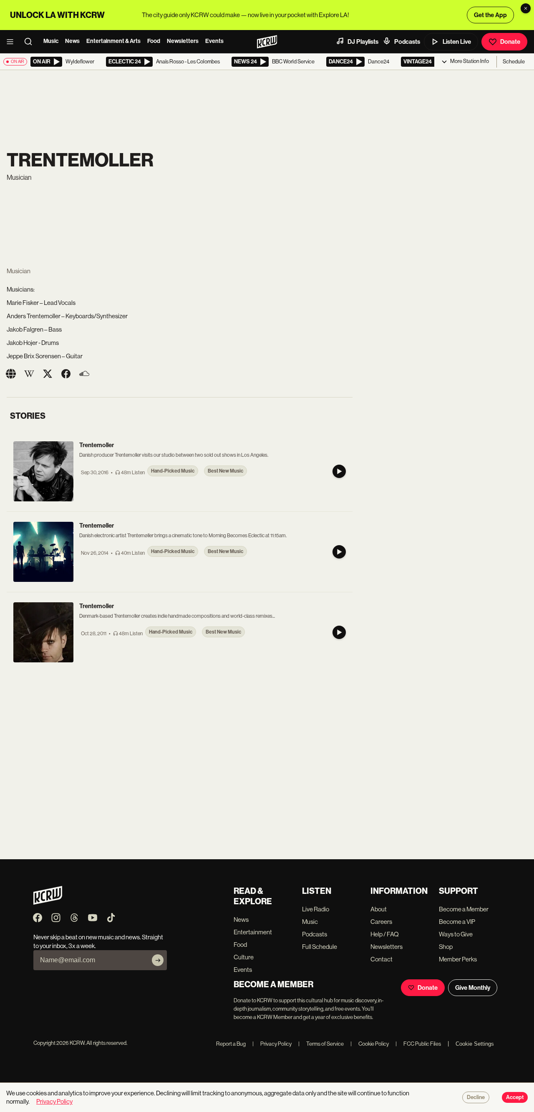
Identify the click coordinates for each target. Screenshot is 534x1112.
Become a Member (464, 909)
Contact (381, 959)
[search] (31, 42)
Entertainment (253, 932)
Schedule (514, 61)
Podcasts (407, 41)
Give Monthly (472, 987)
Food (153, 41)
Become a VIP (457, 921)
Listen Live (457, 41)
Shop (446, 946)
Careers (381, 921)
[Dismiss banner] (526, 8)
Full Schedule (319, 946)
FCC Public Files (418, 1044)
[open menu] (12, 42)
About (378, 909)
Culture (244, 957)
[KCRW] (47, 902)
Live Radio (315, 909)
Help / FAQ (384, 934)
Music (50, 41)
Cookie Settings (475, 1044)
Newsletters (183, 41)
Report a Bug (231, 1044)
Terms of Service (321, 1044)
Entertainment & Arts (113, 41)
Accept (515, 1097)
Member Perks (458, 959)
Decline (476, 1097)
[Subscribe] (158, 960)
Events (214, 41)
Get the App (490, 15)
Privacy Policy (272, 1044)
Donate (510, 41)
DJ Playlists (363, 41)
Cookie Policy (369, 1044)
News (72, 41)
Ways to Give (456, 934)
